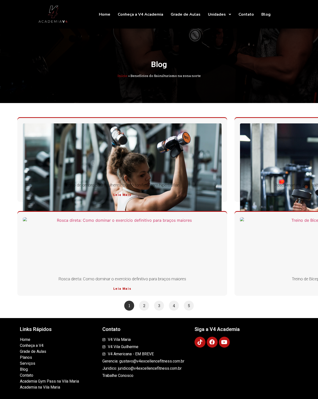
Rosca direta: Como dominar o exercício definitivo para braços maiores (122, 279)
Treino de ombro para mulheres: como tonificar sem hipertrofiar (122, 185)
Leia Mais (122, 195)
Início (122, 75)
